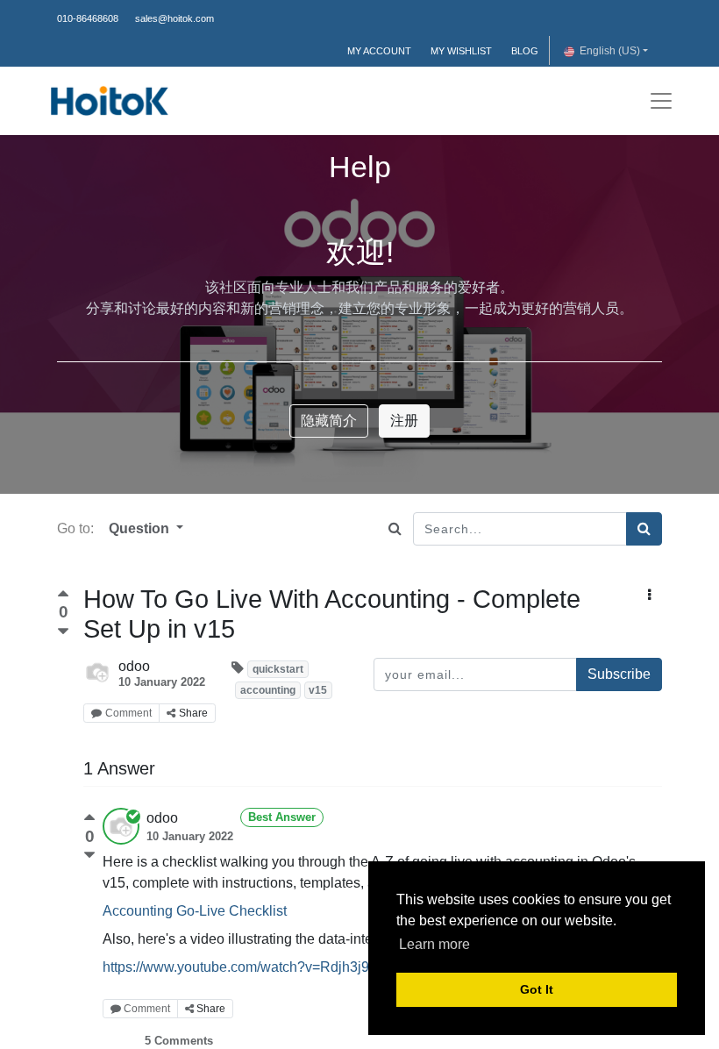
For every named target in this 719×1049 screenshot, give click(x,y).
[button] (649, 595)
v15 (318, 690)
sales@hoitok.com (174, 18)
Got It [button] (536, 989)
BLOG (524, 51)
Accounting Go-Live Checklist (195, 910)
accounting (267, 690)
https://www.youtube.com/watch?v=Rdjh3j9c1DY (253, 967)
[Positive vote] (63, 596)
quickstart (278, 669)
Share (193, 713)
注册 (404, 420)
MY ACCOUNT (379, 51)
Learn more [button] (434, 944)
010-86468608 (87, 18)
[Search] (644, 529)
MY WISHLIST (461, 51)
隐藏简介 (329, 420)
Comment (128, 713)
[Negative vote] (63, 632)
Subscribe (619, 674)
